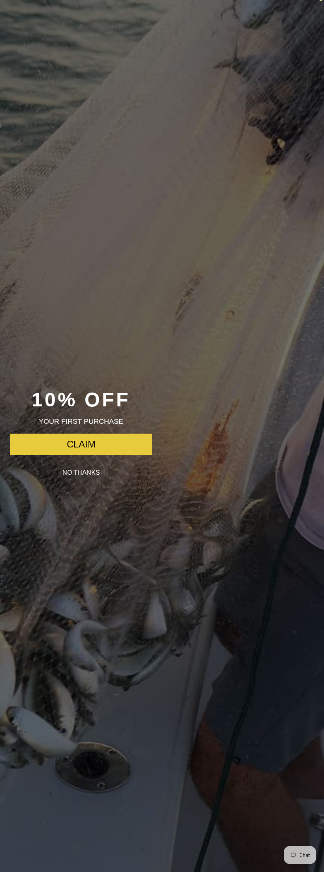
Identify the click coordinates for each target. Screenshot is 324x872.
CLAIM (81, 444)
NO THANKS (81, 472)
